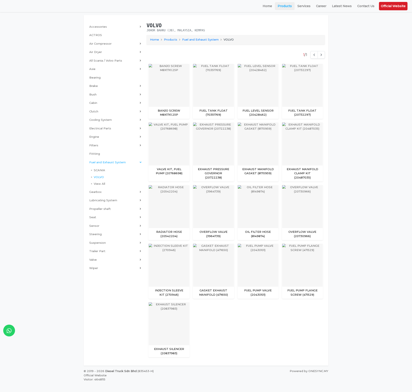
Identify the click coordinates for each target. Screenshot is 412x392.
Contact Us (365, 6)
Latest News (342, 6)
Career (321, 6)
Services (304, 6)
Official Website (393, 6)
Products (285, 6)
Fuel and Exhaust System (200, 39)
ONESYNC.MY (318, 371)
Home (267, 6)
